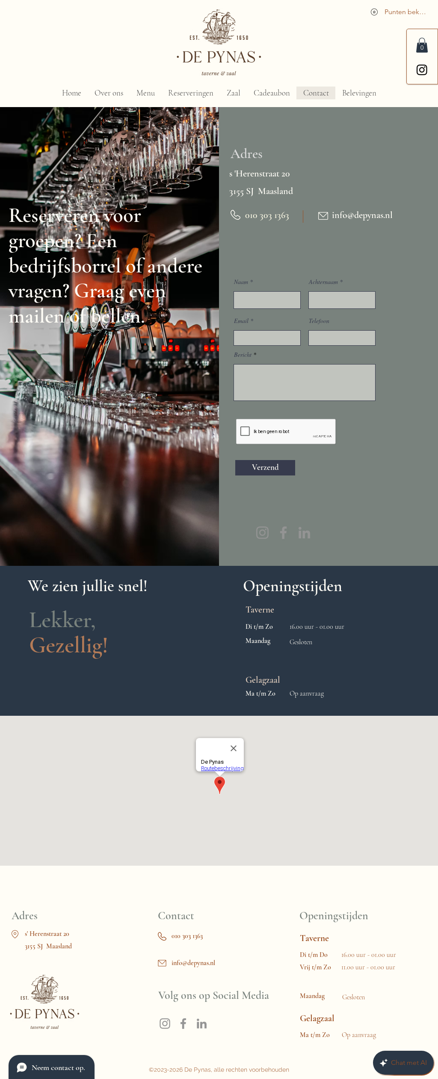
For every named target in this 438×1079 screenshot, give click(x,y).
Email (241, 321)
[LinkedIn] (304, 532)
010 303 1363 (187, 936)
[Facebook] (283, 532)
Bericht (243, 355)
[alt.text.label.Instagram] (422, 70)
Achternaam (323, 282)
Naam (241, 282)
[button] (422, 45)
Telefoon (319, 321)
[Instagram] (262, 532)
